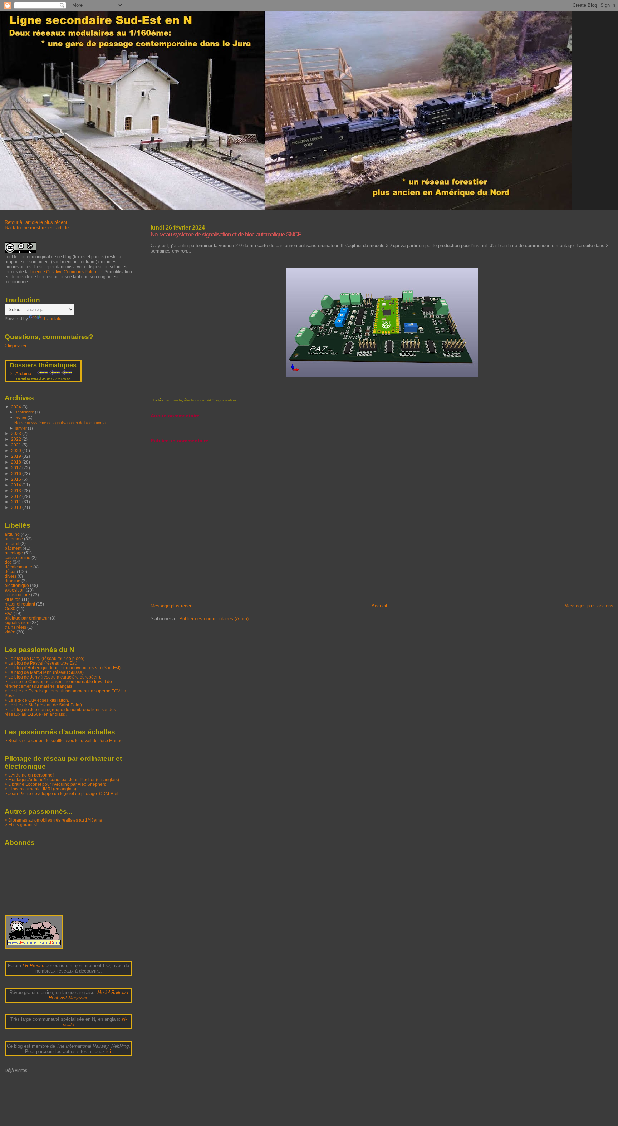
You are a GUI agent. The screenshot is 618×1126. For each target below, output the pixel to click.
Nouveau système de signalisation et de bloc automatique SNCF (226, 234)
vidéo (10, 632)
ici (108, 1051)
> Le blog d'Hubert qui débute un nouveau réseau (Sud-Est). (63, 667)
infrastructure (17, 594)
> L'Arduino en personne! (29, 775)
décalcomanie (18, 566)
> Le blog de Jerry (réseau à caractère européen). (53, 677)
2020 (16, 450)
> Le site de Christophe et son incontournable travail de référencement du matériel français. (58, 684)
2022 (16, 439)
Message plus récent (172, 605)
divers (10, 576)
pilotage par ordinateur (27, 618)
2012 (16, 496)
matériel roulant (20, 604)
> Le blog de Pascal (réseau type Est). (41, 663)
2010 (16, 507)
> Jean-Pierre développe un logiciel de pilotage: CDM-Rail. (62, 793)
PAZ (210, 400)
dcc (8, 562)
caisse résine (17, 557)
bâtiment (13, 548)
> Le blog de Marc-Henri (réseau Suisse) (44, 672)
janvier (21, 428)
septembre (25, 412)
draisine (12, 580)
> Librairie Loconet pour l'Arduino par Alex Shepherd (56, 784)
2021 (16, 444)
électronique (194, 400)
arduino (12, 534)
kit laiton (13, 599)
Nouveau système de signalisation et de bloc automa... (61, 423)
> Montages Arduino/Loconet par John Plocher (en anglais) (62, 779)
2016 (16, 473)
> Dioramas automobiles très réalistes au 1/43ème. (54, 820)
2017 (16, 467)
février (21, 417)
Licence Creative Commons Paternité (66, 271)
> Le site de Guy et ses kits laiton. (37, 700)
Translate (52, 318)
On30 (10, 608)
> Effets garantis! (21, 824)
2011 (16, 501)
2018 (16, 462)
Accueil (379, 605)
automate (174, 400)
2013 (16, 490)
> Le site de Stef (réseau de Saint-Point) (43, 704)
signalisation (226, 400)
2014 (16, 485)
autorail (12, 543)
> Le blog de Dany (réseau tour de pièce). (45, 658)
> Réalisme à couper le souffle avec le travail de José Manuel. (65, 740)
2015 (16, 479)
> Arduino (22, 373)
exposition (15, 590)
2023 (16, 433)
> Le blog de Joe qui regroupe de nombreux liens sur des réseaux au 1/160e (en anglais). (60, 711)
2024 (16, 407)
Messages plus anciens (588, 605)
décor (10, 571)
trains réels (15, 627)
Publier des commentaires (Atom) (214, 618)
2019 (16, 456)
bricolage (14, 552)
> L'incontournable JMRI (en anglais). (41, 789)
